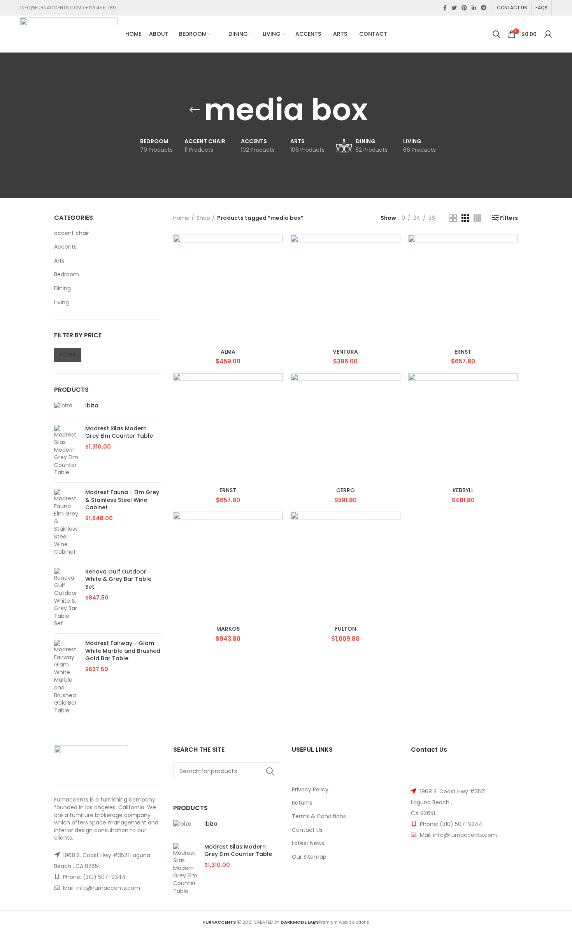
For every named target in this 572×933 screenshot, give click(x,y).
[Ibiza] (66, 407)
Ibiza (91, 405)
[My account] (548, 34)
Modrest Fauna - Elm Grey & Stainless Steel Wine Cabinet (122, 500)
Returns (302, 803)
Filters (509, 218)
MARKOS (228, 629)
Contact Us (307, 830)
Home (181, 218)
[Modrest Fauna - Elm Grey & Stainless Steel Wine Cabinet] (66, 522)
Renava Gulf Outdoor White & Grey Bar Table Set (118, 579)
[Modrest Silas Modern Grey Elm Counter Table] (66, 451)
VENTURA (345, 352)
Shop (203, 218)
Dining (62, 288)
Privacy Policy (310, 789)
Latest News (308, 843)
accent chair (71, 233)
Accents (65, 247)
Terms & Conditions (319, 816)
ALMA (228, 352)
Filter (68, 354)
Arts (59, 261)
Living (61, 302)
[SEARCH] (269, 771)
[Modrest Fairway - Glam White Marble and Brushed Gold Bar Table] (66, 677)
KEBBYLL (463, 490)
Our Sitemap (309, 857)
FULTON (345, 629)
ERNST (462, 352)
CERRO (345, 490)
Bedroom (66, 274)
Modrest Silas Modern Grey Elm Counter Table (119, 432)
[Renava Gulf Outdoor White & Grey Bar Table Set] (66, 598)
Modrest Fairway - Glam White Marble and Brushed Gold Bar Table (122, 651)
